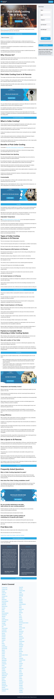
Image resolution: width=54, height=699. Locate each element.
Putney (3, 665)
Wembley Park (4, 685)
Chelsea (3, 618)
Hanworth (21, 673)
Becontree (21, 651)
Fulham (3, 655)
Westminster (4, 599)
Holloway (22, 535)
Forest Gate (4, 667)
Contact (50, 1)
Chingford (21, 602)
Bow (3, 626)
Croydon (20, 648)
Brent (3, 641)
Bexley (20, 676)
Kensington (4, 621)
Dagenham (21, 668)
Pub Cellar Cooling (5, 29)
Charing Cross (4, 596)
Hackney (3, 607)
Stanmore (21, 636)
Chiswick (3, 670)
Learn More (19, 204)
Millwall (3, 650)
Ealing (20, 605)
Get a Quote (18, 21)
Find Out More (18, 352)
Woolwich (21, 612)
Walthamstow (4, 675)
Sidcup (20, 661)
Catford (20, 592)
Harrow (20, 626)
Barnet (20, 597)
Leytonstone (4, 663)
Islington (14, 535)
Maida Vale (4, 604)
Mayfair (3, 597)
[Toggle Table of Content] (11, 38)
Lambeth (3, 645)
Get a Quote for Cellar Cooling (18, 117)
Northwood (21, 681)
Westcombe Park (5, 689)
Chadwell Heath (22, 659)
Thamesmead (21, 641)
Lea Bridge (4, 624)
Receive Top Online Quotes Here (19, 538)
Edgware (20, 600)
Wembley (21, 588)
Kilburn (3, 609)
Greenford (21, 632)
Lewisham (4, 690)
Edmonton (4, 680)
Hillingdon (21, 675)
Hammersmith (4, 648)
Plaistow (3, 668)
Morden (20, 629)
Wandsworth (4, 660)
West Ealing (21, 609)
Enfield (20, 610)
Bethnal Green (4, 606)
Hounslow (21, 646)
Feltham (20, 678)
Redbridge (21, 595)
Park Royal (4, 672)
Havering (21, 683)
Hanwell (20, 619)
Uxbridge (21, 690)
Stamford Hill (4, 614)
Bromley (3, 633)
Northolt (20, 639)
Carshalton (21, 658)
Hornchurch (21, 688)
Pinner (20, 656)
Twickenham (21, 637)
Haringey (3, 623)
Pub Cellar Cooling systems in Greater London (15, 147)
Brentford (21, 599)
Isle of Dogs (4, 658)
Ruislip (20, 671)
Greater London (22, 590)
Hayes (20, 670)
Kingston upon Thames (23, 654)
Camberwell (4, 629)
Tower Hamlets (4, 628)
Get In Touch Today (18, 33)
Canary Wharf (4, 646)
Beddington (21, 644)
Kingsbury (4, 677)
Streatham (4, 682)
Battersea (3, 638)
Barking (20, 617)
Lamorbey (21, 663)
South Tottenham (5, 619)
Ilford (20, 614)
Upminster (21, 692)
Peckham (3, 636)
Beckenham (21, 631)
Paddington (4, 602)
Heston (20, 653)
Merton (20, 607)
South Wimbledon (22, 604)
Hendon (3, 653)
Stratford (3, 651)
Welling (20, 649)
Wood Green (4, 631)
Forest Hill (21, 587)
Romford (20, 680)
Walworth (3, 616)
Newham (3, 687)
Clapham (3, 640)
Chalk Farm (18, 535)
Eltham (20, 634)
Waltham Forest (5, 673)
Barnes (3, 678)
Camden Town (3, 535)
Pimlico (3, 611)
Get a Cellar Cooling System (19, 289)
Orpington (21, 685)
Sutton (20, 666)
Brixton (3, 643)
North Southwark (5, 601)
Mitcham (20, 624)
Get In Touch (45, 45)
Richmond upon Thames (23, 622)
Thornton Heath (22, 627)
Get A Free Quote (19, 578)
